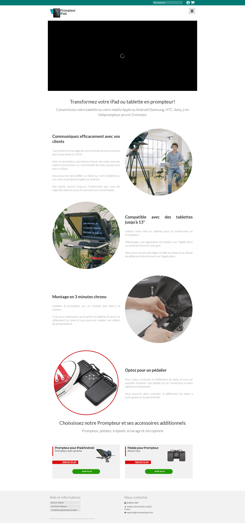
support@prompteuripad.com (140, 512)
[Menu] (192, 11)
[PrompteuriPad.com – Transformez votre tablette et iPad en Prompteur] (73, 13)
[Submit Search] (155, 2)
